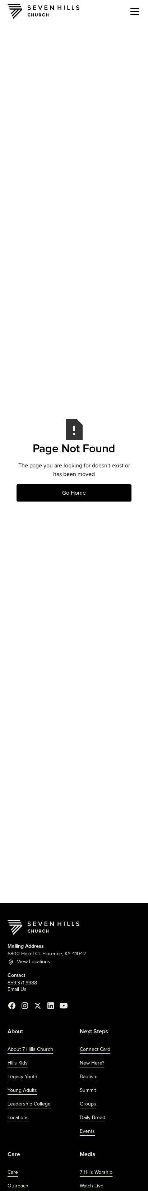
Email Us (17, 989)
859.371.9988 (22, 982)
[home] (43, 11)
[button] (133, 11)
